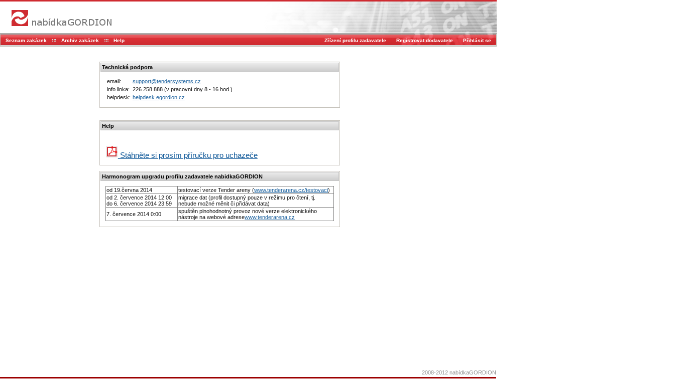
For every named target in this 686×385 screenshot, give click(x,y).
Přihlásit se (477, 40)
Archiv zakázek (80, 40)
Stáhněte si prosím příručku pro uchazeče (188, 155)
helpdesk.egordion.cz (159, 97)
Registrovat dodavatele (424, 40)
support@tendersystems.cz (167, 81)
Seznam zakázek (26, 40)
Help (119, 40)
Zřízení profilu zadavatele (355, 40)
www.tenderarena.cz (270, 217)
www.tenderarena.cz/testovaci (291, 190)
